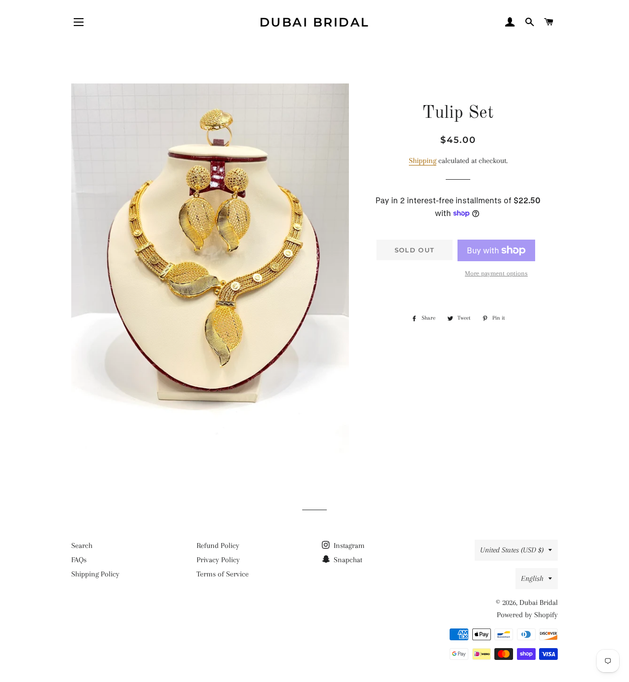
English (532, 578)
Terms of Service (223, 574)
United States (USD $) (511, 550)
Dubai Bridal (314, 22)
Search (81, 545)
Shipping (422, 160)
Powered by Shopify (527, 614)
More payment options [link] (496, 273)
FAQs (78, 559)
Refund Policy (218, 545)
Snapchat (347, 559)
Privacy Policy (218, 559)
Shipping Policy (95, 574)
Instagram (348, 545)
